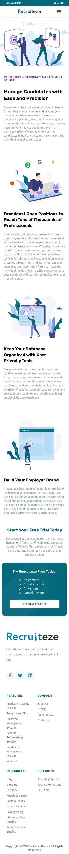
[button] (59, 11)
